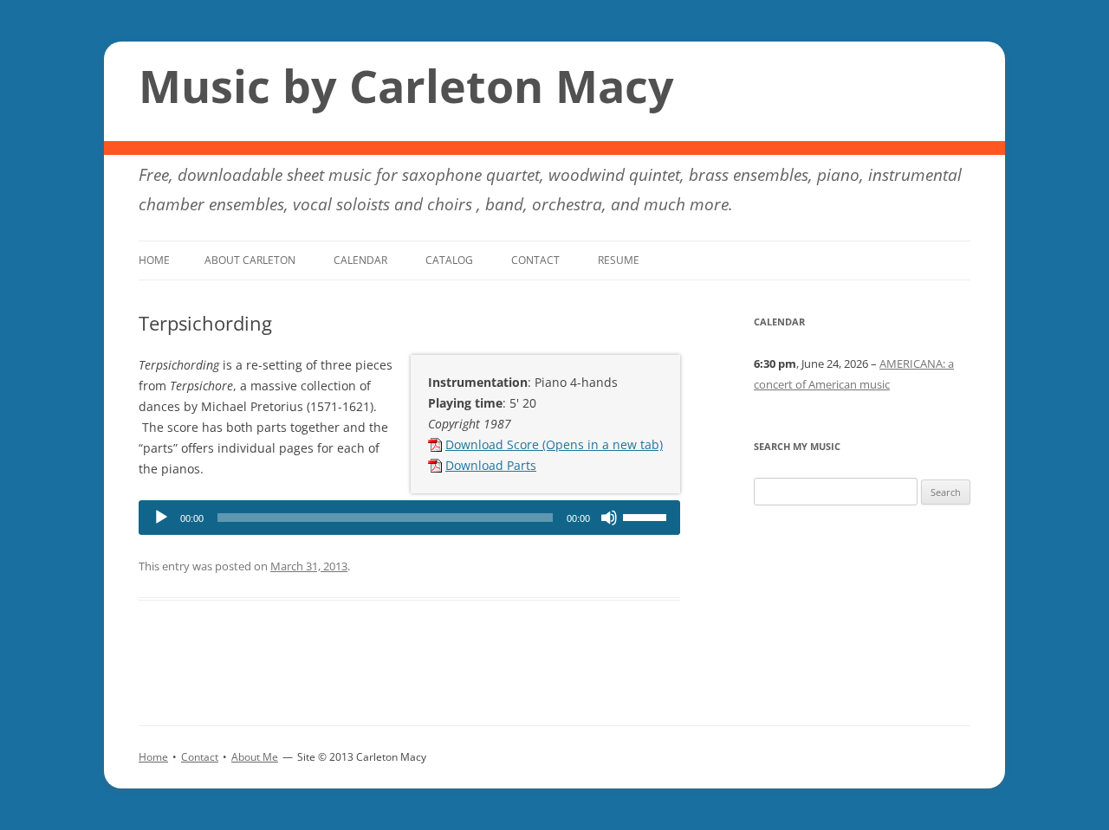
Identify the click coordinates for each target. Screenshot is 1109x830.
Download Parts (490, 465)
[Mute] (609, 517)
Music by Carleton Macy (406, 85)
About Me (254, 757)
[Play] (161, 517)
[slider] (647, 515)
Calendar (360, 260)
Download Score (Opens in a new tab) (554, 444)
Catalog (449, 260)
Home (154, 260)
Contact (535, 260)
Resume (618, 260)
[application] (409, 517)
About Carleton (249, 260)
